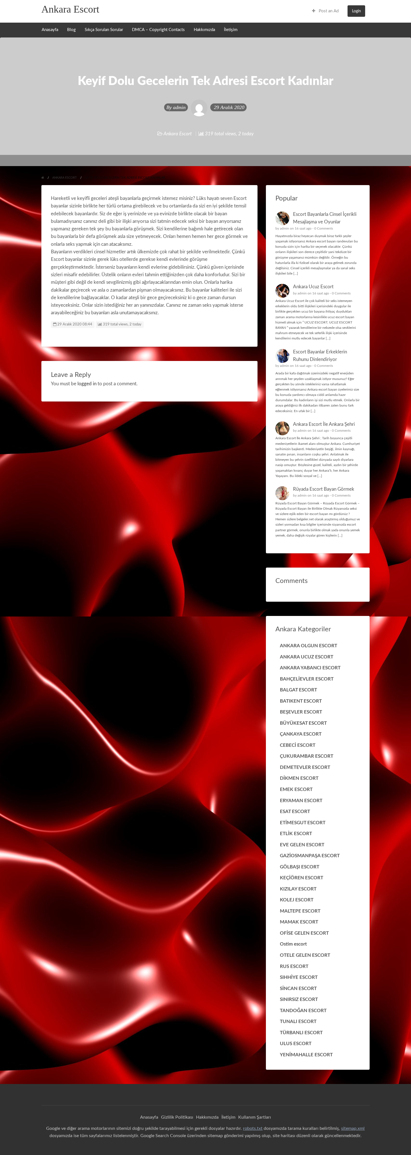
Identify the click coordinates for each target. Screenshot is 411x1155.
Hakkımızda (204, 30)
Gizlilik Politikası (177, 1117)
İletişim (230, 30)
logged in (86, 383)
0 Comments (323, 228)
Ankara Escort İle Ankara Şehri (324, 424)
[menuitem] (325, 11)
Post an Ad (328, 11)
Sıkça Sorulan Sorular (104, 30)
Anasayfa (50, 30)
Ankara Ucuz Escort (313, 286)
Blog (71, 30)
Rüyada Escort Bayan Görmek (323, 489)
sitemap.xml (353, 1128)
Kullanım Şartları (254, 1117)
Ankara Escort (70, 9)
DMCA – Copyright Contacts (158, 30)
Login (356, 11)
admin (179, 107)
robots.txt (253, 1128)
